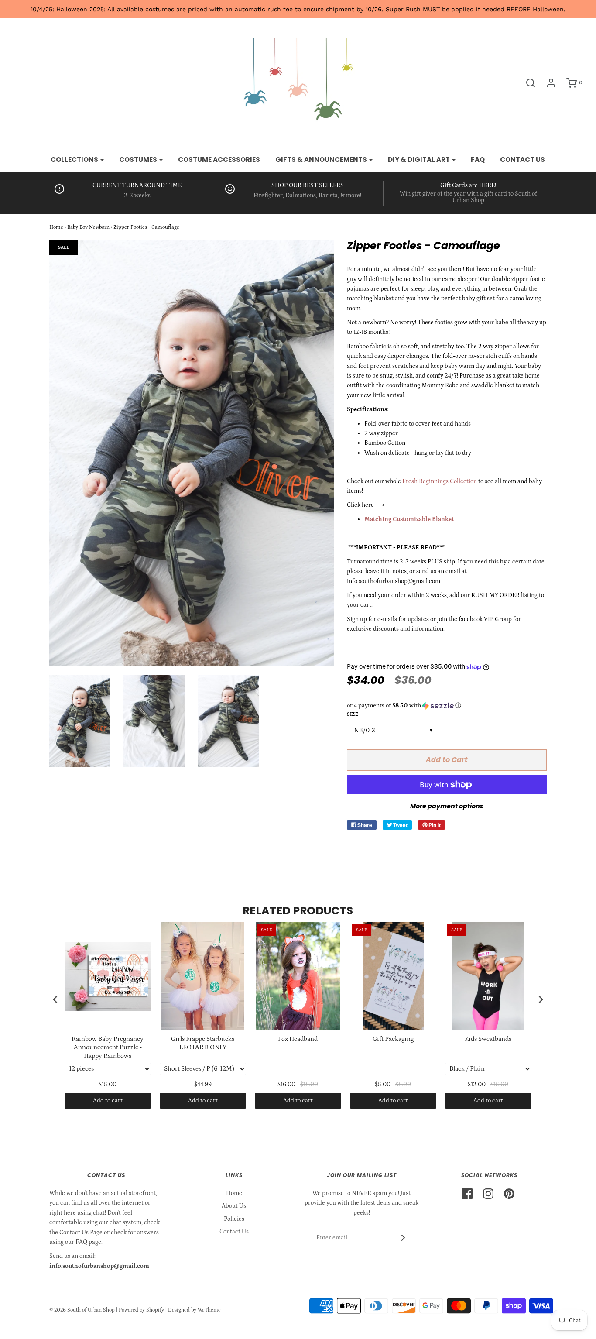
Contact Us (234, 1231)
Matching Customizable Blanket (409, 519)
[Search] (526, 83)
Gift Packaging (393, 1039)
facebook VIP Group (485, 619)
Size (352, 714)
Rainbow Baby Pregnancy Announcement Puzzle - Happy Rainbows (108, 1047)
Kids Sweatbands (488, 1039)
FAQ (478, 159)
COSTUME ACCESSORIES (219, 159)
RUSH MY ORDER (495, 595)
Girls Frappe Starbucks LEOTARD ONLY (202, 1043)
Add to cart (108, 1100)
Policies (234, 1218)
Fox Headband (298, 1039)
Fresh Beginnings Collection (439, 481)
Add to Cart (447, 760)
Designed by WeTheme (194, 1310)
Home (56, 227)
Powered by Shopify (141, 1310)
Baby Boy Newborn (88, 227)
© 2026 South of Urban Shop (82, 1310)
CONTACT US (522, 159)
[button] (447, 706)
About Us (234, 1205)
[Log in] (546, 83)
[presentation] (55, 999)
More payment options (446, 806)
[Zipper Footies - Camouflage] (80, 721)
